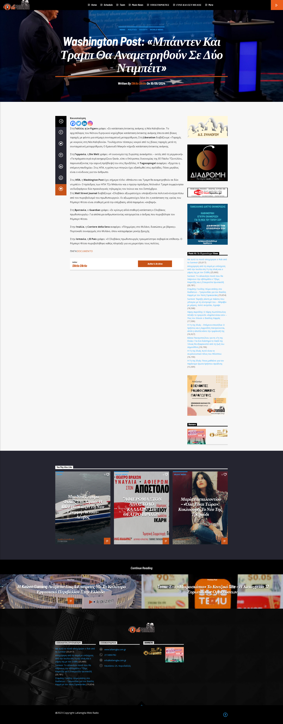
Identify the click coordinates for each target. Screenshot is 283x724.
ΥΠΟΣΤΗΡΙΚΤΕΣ (159, 4)
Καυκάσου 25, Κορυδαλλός (117, 665)
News (122, 29)
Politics (132, 29)
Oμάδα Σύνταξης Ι (124, 539)
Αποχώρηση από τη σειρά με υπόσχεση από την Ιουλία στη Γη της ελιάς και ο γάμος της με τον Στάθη (206, 269)
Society (143, 29)
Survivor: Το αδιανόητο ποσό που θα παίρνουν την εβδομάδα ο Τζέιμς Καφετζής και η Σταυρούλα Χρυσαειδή (205, 279)
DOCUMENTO (85, 251)
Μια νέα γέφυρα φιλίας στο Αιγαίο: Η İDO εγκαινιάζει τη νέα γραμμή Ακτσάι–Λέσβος (82, 506)
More (210, 4)
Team (122, 4)
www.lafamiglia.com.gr (115, 649)
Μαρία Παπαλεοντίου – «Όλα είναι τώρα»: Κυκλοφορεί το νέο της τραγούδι (200, 506)
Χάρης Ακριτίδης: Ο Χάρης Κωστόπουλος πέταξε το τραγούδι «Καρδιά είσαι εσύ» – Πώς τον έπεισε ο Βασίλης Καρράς (207, 314)
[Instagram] (90, 123)
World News (156, 29)
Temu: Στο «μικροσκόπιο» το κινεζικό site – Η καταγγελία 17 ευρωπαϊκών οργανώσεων (213, 589)
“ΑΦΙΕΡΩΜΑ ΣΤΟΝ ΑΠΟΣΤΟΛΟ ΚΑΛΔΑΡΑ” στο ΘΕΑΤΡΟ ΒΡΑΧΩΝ (142, 506)
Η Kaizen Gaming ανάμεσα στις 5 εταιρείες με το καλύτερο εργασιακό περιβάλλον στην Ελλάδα (71, 589)
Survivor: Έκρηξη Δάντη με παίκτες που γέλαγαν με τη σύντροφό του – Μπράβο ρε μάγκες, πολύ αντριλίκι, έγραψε (206, 302)
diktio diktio (138, 83)
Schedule (108, 4)
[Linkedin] (84, 123)
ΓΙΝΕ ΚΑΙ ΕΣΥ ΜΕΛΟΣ (188, 4)
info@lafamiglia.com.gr (115, 660)
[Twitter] (78, 123)
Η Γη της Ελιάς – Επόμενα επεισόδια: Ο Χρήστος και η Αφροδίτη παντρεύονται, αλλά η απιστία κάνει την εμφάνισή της (206, 327)
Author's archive (155, 263)
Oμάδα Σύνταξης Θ (65, 539)
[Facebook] (72, 123)
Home (94, 4)
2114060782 (110, 655)
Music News (137, 4)
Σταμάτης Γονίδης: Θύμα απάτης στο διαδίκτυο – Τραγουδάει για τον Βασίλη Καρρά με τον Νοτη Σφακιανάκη (206, 292)
